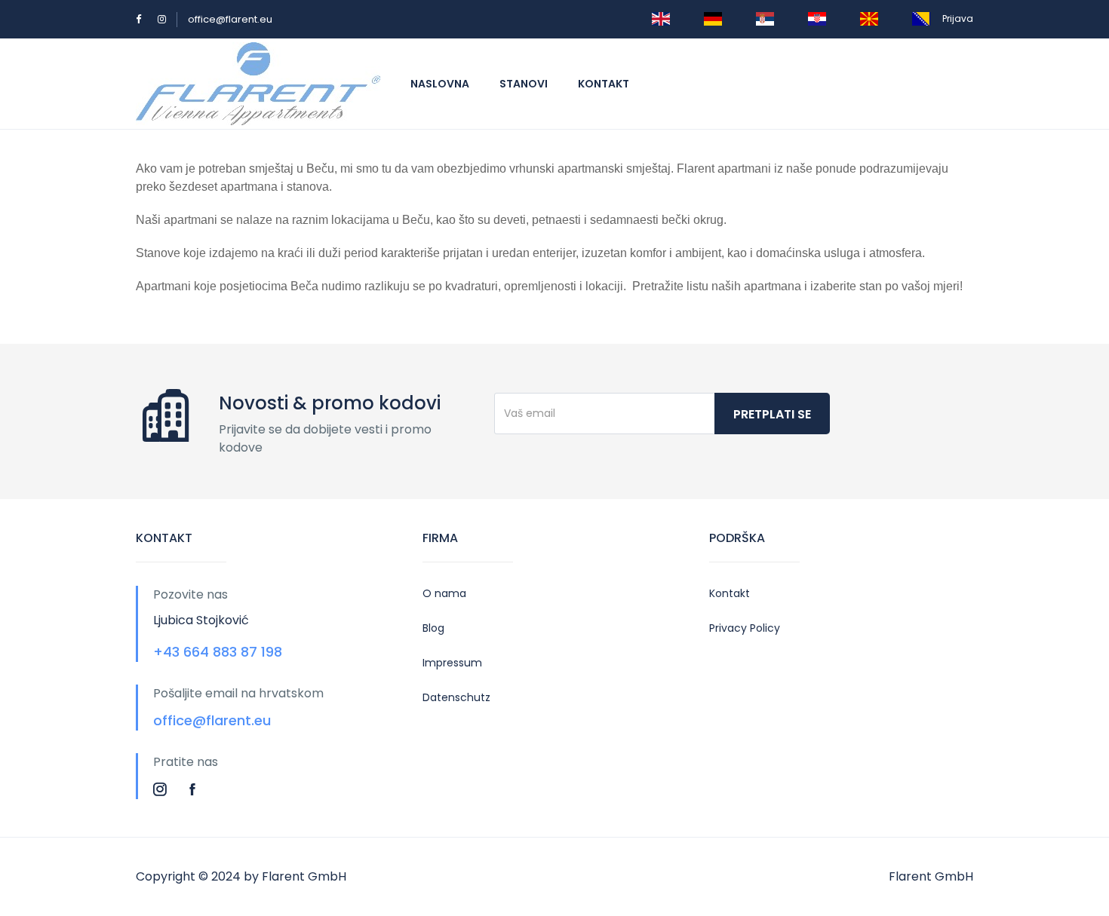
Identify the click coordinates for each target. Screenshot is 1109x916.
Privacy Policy (744, 628)
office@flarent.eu (230, 19)
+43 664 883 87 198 (217, 651)
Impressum (452, 662)
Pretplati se (772, 414)
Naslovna (439, 83)
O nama (444, 593)
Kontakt (603, 83)
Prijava (957, 18)
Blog (433, 628)
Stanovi (523, 83)
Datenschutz (456, 697)
